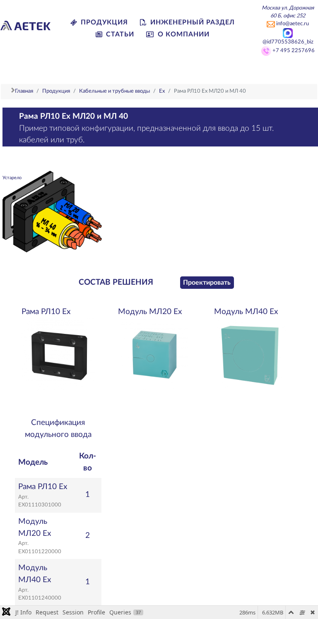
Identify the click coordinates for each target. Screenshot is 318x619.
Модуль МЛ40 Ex (246, 312)
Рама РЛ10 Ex (46, 312)
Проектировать (207, 282)
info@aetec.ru (292, 23)
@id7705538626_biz (288, 41)
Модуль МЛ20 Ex (150, 312)
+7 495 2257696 (293, 50)
